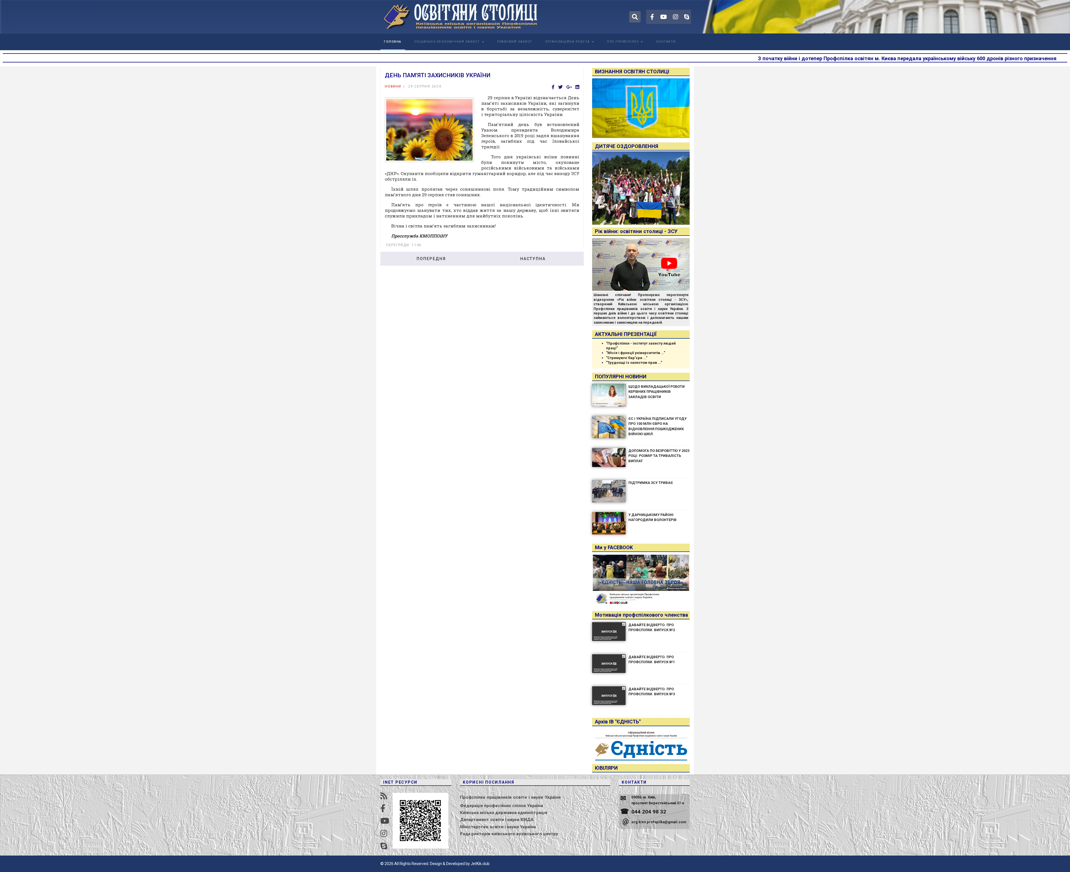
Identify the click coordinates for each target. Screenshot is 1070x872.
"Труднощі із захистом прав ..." (634, 362)
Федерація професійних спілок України (501, 805)
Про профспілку (623, 41)
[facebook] (652, 17)
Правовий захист (514, 41)
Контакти (666, 41)
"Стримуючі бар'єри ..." (626, 358)
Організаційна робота (567, 41)
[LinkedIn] (577, 87)
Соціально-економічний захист (447, 41)
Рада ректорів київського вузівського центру (509, 833)
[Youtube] (663, 17)
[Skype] (686, 17)
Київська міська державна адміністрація (503, 812)
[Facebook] (553, 87)
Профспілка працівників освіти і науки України (510, 797)
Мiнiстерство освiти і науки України (498, 826)
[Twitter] (560, 87)
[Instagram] (675, 17)
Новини (393, 86)
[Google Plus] (569, 87)
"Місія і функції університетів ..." (635, 353)
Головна (393, 41)
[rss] (383, 796)
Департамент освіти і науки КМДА (497, 819)
